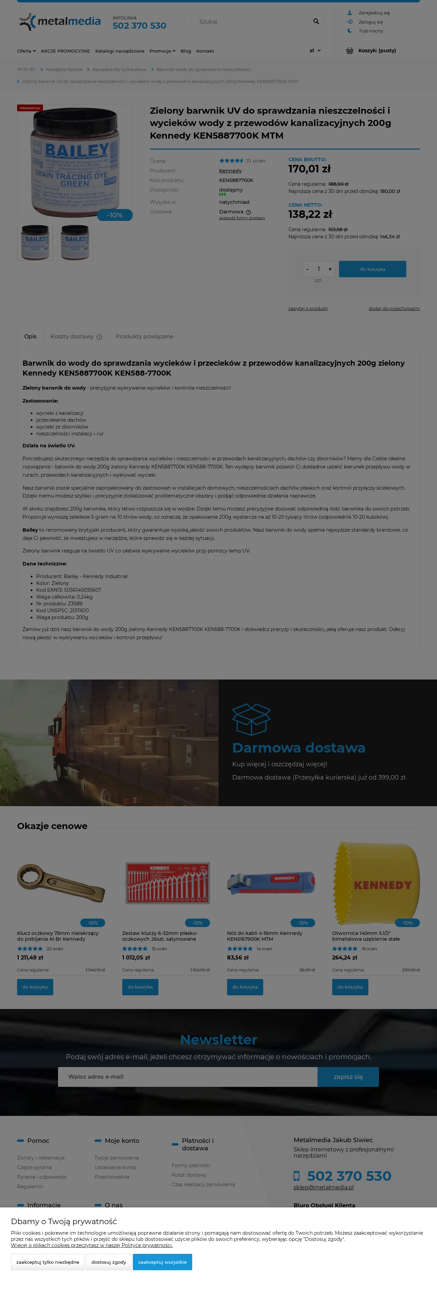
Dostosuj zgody (108, 1262)
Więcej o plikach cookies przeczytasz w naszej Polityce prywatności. (92, 1245)
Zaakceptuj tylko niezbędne (47, 1262)
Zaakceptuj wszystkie (162, 1262)
